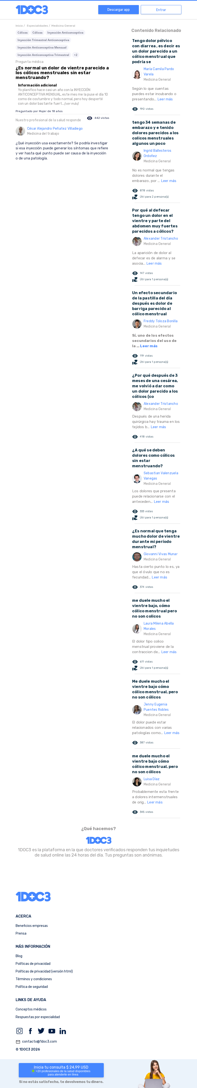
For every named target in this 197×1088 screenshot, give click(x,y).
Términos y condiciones (34, 979)
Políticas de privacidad (33, 964)
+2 (75, 55)
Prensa (21, 933)
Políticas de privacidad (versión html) (44, 971)
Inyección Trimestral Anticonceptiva (43, 40)
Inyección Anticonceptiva (65, 32)
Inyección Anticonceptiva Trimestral (43, 55)
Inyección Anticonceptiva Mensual (42, 47)
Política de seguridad (32, 987)
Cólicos (23, 32)
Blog (19, 956)
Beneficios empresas (32, 926)
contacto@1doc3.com (36, 1041)
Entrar (161, 10)
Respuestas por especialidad (38, 1017)
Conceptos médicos (31, 1009)
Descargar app (118, 10)
